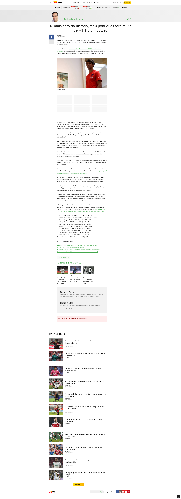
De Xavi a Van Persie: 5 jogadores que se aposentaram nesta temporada (77, 252)
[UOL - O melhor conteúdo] (57, 2)
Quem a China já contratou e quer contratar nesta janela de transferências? (78, 245)
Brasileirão (107, 7)
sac (112, 2)
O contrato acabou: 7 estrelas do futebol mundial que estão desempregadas (78, 249)
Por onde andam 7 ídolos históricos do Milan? (70, 247)
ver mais (77, 484)
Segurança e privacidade (104, 496)
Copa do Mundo (115, 7)
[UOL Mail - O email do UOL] (115, 3)
